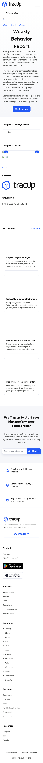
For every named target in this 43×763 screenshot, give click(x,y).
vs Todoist (6, 671)
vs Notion (6, 650)
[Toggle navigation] (37, 4)
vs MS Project (8, 667)
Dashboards (7, 712)
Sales (5, 601)
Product (6, 596)
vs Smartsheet (8, 676)
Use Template (21, 109)
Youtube (6, 740)
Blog (4, 736)
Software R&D (8, 592)
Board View (7, 695)
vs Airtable (7, 654)
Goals (5, 704)
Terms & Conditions (29, 753)
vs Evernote (7, 680)
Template (6, 732)
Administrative (8, 614)
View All (34, 229)
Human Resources (10, 609)
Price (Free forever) (10, 558)
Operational (7, 605)
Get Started (33, 451)
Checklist (6, 699)
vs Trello (6, 646)
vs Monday (7, 629)
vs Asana (6, 637)
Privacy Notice (11, 753)
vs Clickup (6, 633)
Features (6, 554)
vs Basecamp (8, 659)
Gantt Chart (7, 716)
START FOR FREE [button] (21, 534)
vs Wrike (6, 663)
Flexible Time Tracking (11, 708)
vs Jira (5, 641)
